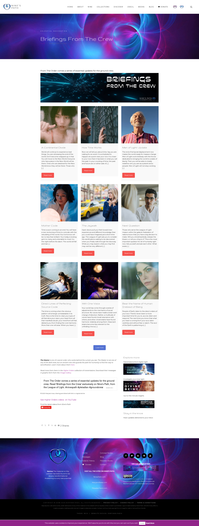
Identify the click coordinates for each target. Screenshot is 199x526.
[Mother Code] (59, 202)
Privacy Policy (110, 502)
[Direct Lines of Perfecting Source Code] (59, 280)
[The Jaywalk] (99, 202)
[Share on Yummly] (52, 425)
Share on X (109, 388)
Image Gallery (65, 373)
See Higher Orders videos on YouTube (58, 400)
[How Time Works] (99, 124)
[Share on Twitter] (45, 425)
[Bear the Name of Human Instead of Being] (140, 280)
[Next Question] (140, 202)
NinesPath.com (99, 477)
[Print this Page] (55, 425)
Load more (100, 348)
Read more (48, 175)
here (72, 365)
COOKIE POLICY (127, 502)
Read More (150, 523)
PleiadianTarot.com (99, 488)
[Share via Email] (58, 425)
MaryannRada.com (99, 482)
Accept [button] (142, 523)
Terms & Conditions (146, 502)
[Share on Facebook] (42, 425)
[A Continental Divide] (59, 124)
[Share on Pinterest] (48, 425)
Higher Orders (68, 370)
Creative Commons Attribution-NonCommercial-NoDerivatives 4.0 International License (139, 481)
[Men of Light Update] (140, 124)
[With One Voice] (99, 280)
